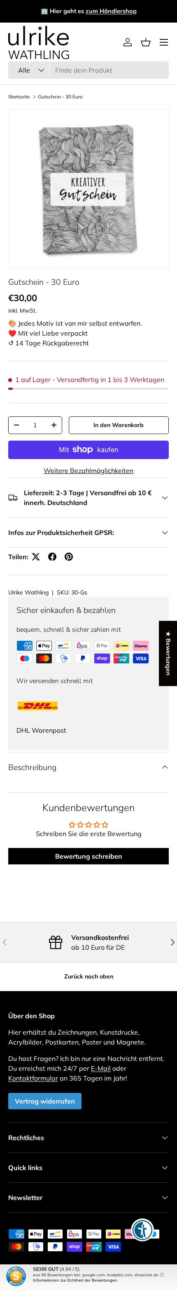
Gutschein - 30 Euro (60, 96)
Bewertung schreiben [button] (88, 856)
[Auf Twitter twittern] (36, 557)
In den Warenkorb (118, 425)
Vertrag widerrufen (45, 1101)
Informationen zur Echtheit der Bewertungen (75, 1280)
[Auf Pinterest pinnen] (69, 557)
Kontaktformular (33, 1078)
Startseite (19, 96)
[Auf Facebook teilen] (52, 557)
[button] (146, 42)
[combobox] (88, 70)
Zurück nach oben (88, 976)
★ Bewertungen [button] (168, 653)
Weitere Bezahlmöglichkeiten (88, 470)
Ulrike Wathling (28, 592)
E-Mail (101, 1068)
